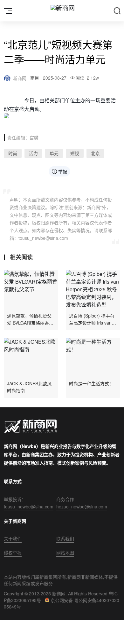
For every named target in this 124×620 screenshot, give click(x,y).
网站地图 (65, 552)
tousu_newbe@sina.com (28, 506)
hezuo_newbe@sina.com (81, 506)
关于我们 (13, 538)
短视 (74, 153)
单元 (54, 153)
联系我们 (65, 538)
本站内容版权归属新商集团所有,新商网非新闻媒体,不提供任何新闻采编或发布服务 (61, 580)
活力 (33, 153)
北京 (95, 153)
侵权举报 (13, 552)
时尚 (12, 153)
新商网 (19, 78)
